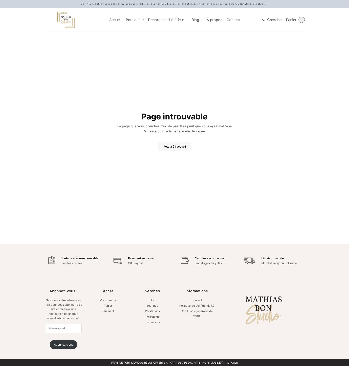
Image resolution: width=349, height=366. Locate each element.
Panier (108, 305)
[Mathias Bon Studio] (66, 20)
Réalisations (152, 316)
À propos (214, 20)
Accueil (115, 20)
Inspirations (152, 322)
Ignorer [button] (232, 362)
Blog (195, 20)
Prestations (152, 311)
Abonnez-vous (63, 344)
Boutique (133, 20)
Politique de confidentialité (196, 305)
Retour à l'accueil (174, 146)
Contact (233, 20)
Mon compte (108, 300)
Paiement (108, 311)
